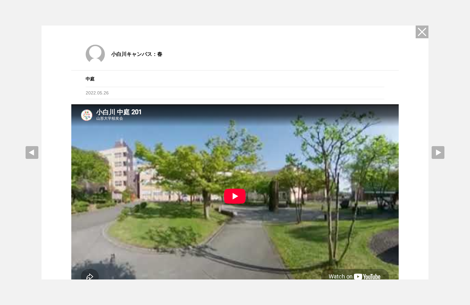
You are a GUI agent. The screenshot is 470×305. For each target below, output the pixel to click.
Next (438, 152)
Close (422, 32)
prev (32, 152)
